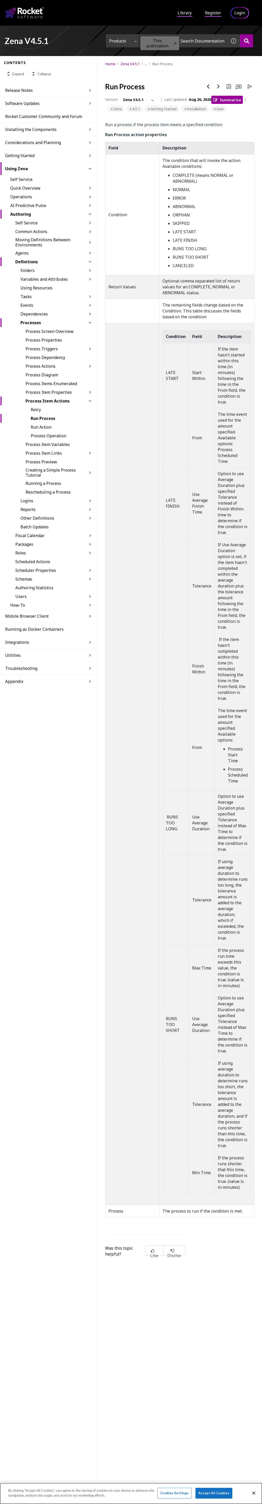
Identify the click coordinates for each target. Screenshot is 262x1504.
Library (185, 13)
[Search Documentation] (246, 40)
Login (239, 13)
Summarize (230, 99)
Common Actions (31, 231)
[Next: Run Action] (218, 86)
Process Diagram (42, 375)
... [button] (146, 64)
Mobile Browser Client (27, 616)
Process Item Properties (49, 392)
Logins (26, 501)
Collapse (44, 74)
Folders (27, 270)
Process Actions (41, 366)
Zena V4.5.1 (130, 64)
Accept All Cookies (213, 1493)
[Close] (253, 1493)
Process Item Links (44, 453)
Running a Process (43, 483)
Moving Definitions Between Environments (42, 242)
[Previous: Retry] (208, 86)
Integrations (17, 642)
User (220, 108)
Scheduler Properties (35, 570)
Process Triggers (42, 349)
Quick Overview (25, 188)
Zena (117, 108)
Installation (196, 108)
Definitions (26, 262)
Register (213, 13)
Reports (28, 509)
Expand (18, 74)
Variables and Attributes (44, 279)
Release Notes (19, 90)
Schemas (23, 579)
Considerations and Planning (33, 142)
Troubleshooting (21, 668)
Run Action (41, 427)
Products (117, 41)
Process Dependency (45, 357)
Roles (20, 553)
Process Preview (41, 462)
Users (21, 596)
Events (26, 305)
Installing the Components (31, 129)
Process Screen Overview (50, 331)
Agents (22, 253)
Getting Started (163, 108)
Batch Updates (34, 527)
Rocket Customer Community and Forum (43, 116)
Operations (21, 197)
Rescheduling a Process (48, 492)
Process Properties (44, 340)
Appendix (14, 681)
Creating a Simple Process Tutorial (51, 472)
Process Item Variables (48, 444)
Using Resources (36, 288)
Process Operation (48, 436)
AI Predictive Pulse (28, 205)
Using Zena (16, 168)
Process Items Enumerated (51, 383)
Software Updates (22, 103)
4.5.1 (136, 108)
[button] (175, 43)
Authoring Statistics (34, 588)
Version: (111, 99)
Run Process (43, 418)
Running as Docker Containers (34, 629)
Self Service (21, 179)
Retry (36, 409)
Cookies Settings (174, 1493)
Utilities (13, 655)
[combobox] (183, 40)
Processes (30, 322)
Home (110, 64)
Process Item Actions (48, 401)
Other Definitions (37, 518)
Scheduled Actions (32, 561)
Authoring (20, 214)
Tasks (26, 296)
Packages (24, 544)
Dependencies (34, 314)
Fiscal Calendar (30, 535)
